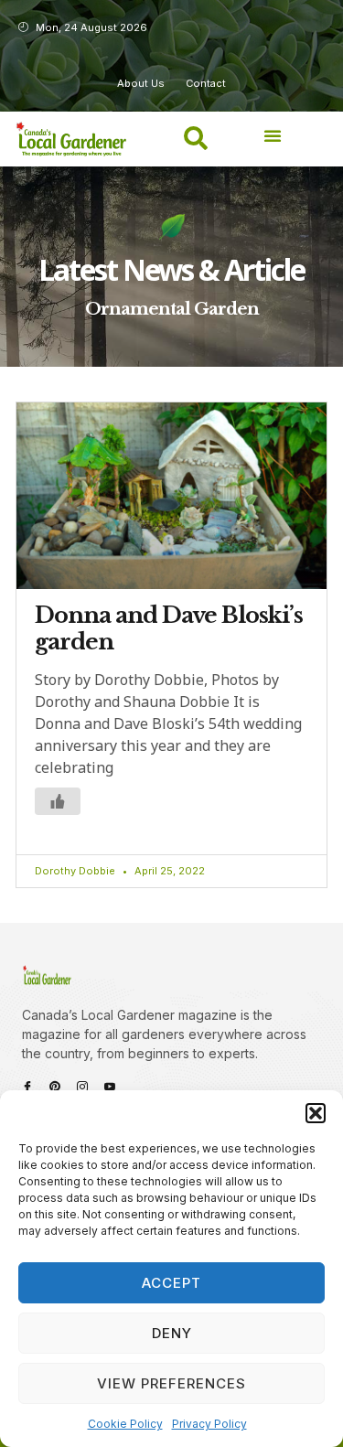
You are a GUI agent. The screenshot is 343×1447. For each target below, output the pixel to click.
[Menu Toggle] (273, 135)
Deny (172, 1333)
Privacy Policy (209, 1424)
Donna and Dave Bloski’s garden (169, 628)
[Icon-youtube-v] (109, 1086)
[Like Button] (57, 801)
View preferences (171, 1383)
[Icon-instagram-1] (82, 1086)
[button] (315, 1113)
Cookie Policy (125, 1424)
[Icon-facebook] (27, 1086)
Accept (171, 1283)
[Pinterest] (54, 1086)
